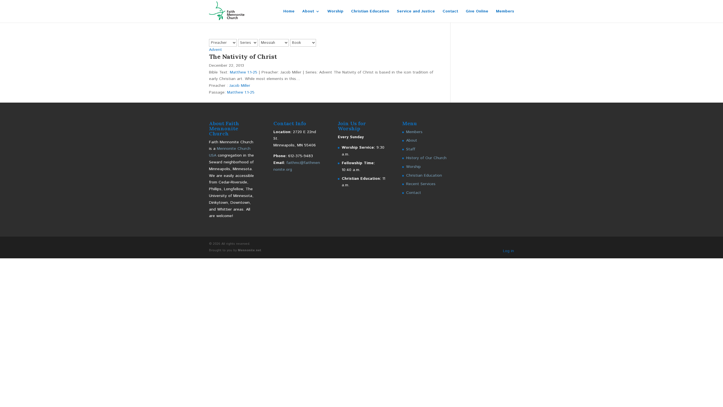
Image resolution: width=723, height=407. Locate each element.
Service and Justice (416, 11)
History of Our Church (426, 158)
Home (289, 11)
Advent (215, 50)
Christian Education (370, 11)
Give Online (477, 11)
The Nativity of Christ (243, 56)
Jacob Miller (239, 85)
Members (505, 11)
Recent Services (420, 184)
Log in (508, 251)
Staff (410, 149)
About (308, 11)
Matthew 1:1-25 (243, 72)
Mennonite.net (249, 250)
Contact (450, 11)
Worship (335, 11)
